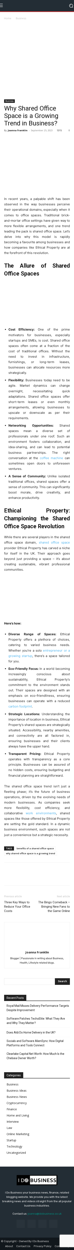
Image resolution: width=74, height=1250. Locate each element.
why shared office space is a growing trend (30, 853)
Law (9, 1128)
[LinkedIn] (32, 1224)
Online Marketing (18, 1134)
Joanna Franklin (18, 130)
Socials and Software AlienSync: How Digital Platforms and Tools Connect (35, 1043)
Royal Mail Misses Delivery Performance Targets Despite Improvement (38, 1008)
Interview (13, 1122)
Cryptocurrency (17, 1103)
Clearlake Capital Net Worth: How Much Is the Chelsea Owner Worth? (35, 1056)
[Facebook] (8, 140)
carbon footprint (20, 706)
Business (21, 18)
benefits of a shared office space (35, 848)
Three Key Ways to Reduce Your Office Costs (17, 906)
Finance (12, 1109)
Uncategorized (16, 1153)
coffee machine (51, 458)
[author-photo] (37, 946)
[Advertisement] (37, 60)
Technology (14, 1146)
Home (7, 18)
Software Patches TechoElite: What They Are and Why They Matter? (36, 1021)
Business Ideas (17, 1090)
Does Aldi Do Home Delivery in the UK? (31, 1032)
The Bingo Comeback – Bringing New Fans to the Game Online (54, 906)
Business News (17, 1097)
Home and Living (18, 1115)
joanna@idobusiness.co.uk (45, 1213)
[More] (27, 140)
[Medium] (42, 1224)
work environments (41, 813)
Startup (11, 1140)
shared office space (54, 542)
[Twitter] (18, 140)
